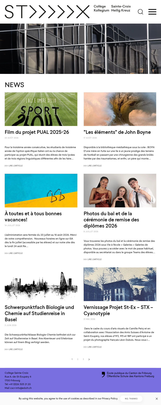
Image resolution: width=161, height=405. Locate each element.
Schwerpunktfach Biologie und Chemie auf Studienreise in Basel (39, 313)
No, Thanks (131, 399)
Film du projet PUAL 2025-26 (37, 132)
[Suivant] (89, 359)
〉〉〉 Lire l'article (14, 166)
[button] (140, 12)
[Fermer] (157, 399)
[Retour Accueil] (68, 12)
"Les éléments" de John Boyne (117, 132)
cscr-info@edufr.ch (21, 388)
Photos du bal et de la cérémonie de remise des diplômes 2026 (111, 220)
